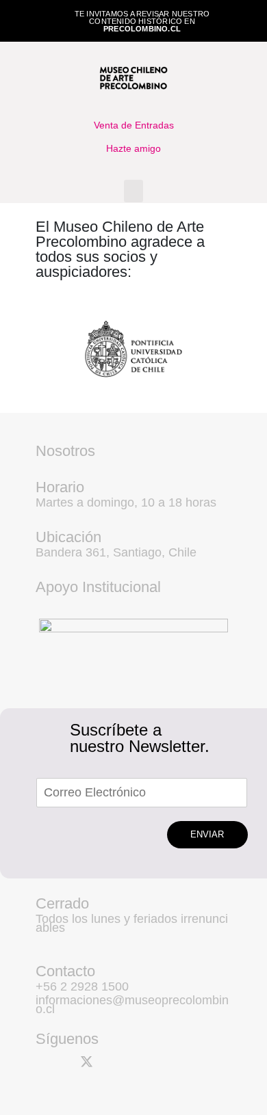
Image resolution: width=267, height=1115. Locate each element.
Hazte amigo (133, 148)
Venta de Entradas (134, 125)
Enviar (207, 834)
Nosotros (65, 450)
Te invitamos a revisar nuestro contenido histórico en (142, 21)
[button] (133, 191)
